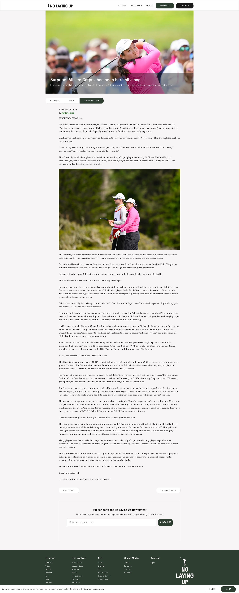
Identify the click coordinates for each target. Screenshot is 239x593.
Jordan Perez (68, 113)
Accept (228, 589)
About (100, 563)
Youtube (127, 569)
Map (47, 579)
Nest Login (184, 6)
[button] (119, 209)
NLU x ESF (75, 569)
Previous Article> (168, 490)
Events (74, 572)
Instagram (128, 566)
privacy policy (63, 589)
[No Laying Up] (59, 5)
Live (47, 576)
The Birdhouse (77, 576)
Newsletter (164, 6)
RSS (99, 569)
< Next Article (68, 490)
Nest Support (103, 572)
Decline (212, 589)
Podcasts (49, 563)
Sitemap (101, 566)
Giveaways (76, 582)
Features (49, 572)
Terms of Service (104, 576)
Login (153, 563)
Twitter (127, 563)
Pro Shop (149, 6)
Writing (72, 101)
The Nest (49, 582)
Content (121, 6)
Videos (48, 566)
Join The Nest (77, 563)
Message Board (77, 566)
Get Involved (135, 6)
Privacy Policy (103, 579)
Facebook (127, 572)
